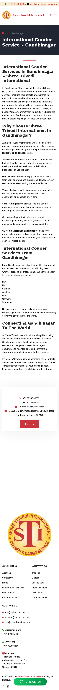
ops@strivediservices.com (16, 622)
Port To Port (37, 592)
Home (5, 33)
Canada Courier (9, 597)
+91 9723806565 (17, 4)
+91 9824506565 (10, 634)
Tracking (36, 573)
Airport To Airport (40, 587)
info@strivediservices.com (43, 4)
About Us (6, 573)
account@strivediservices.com (16, 617)
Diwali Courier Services (13, 587)
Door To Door (38, 583)
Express (35, 578)
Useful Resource (40, 597)
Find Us (29, 424)
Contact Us (7, 578)
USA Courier (8, 592)
